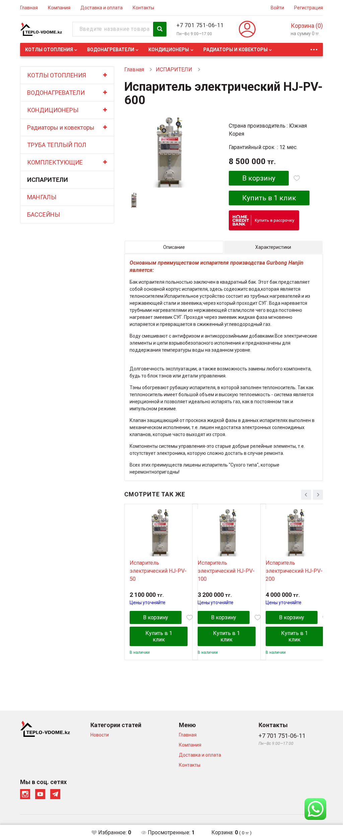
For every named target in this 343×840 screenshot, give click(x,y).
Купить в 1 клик (269, 198)
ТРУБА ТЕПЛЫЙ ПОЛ (56, 144)
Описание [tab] (174, 247)
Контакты (143, 7)
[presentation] (306, 495)
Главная (29, 7)
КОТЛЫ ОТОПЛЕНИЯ (49, 49)
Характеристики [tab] (273, 247)
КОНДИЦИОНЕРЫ (168, 49)
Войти (277, 7)
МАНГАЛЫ (41, 197)
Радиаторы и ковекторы (235, 49)
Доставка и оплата (101, 7)
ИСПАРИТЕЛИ (47, 179)
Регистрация (308, 7)
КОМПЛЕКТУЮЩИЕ (55, 162)
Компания (59, 7)
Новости (99, 735)
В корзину (258, 178)
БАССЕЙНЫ (43, 214)
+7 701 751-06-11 (200, 25)
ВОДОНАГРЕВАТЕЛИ (110, 49)
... (314, 48)
